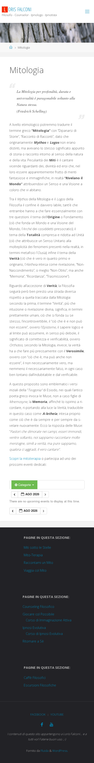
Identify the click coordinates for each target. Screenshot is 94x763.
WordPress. (60, 751)
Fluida (44, 751)
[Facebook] (42, 724)
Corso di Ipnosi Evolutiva (44, 633)
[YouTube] (51, 724)
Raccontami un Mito (38, 562)
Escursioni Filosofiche (40, 685)
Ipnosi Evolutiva (34, 627)
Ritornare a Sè (33, 641)
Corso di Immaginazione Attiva (48, 620)
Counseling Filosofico (38, 606)
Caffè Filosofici (35, 677)
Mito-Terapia (33, 555)
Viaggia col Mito (35, 570)
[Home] (10, 47)
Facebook (37, 714)
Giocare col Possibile (38, 614)
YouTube (57, 714)
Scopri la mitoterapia (25, 458)
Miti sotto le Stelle (37, 547)
